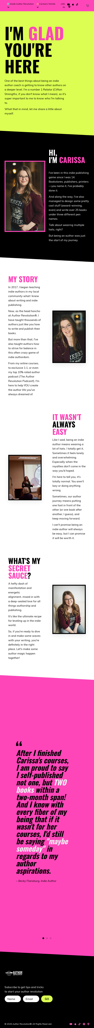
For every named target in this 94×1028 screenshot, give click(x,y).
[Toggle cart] (87, 5)
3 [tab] (51, 938)
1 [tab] (43, 938)
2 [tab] (47, 938)
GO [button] (47, 999)
